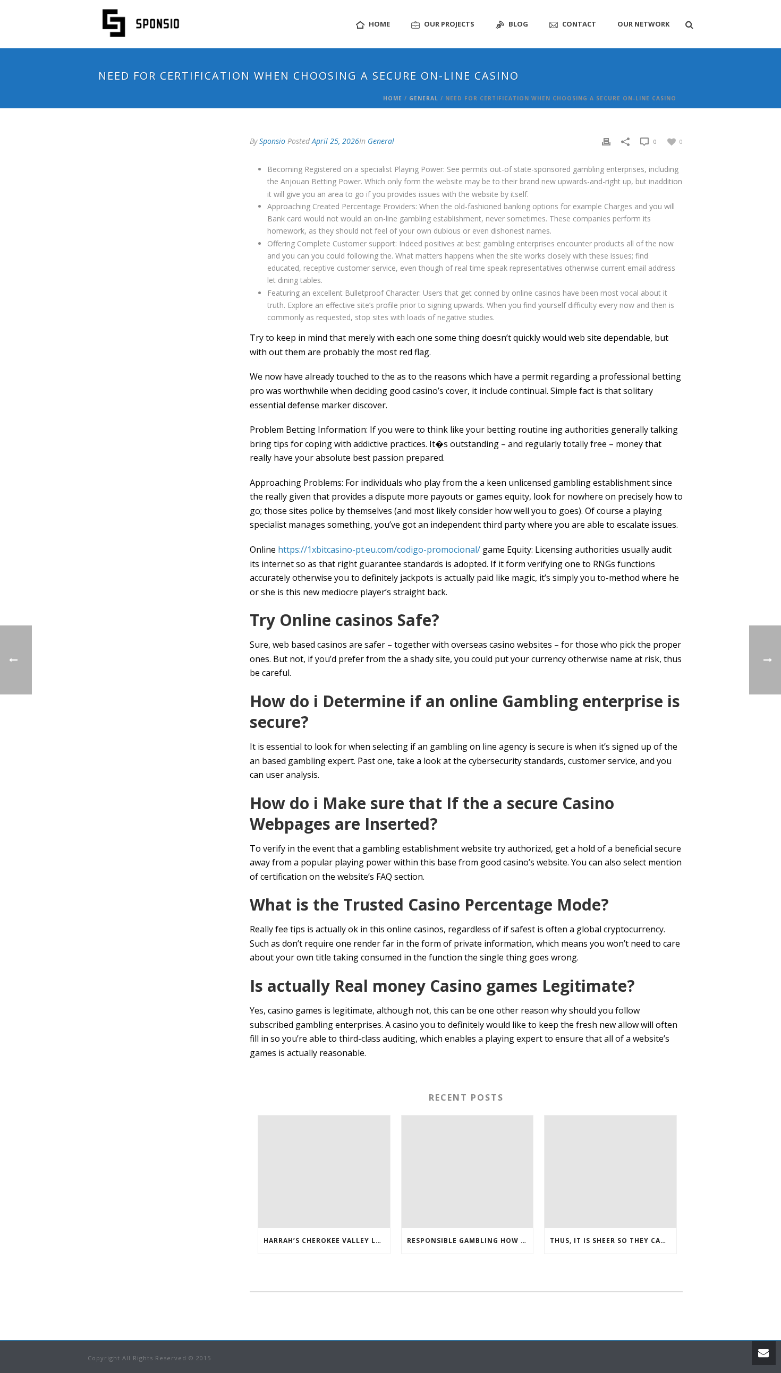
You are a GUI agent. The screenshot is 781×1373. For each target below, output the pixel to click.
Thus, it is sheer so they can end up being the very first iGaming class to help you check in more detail (613, 1240)
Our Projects (449, 24)
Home (379, 24)
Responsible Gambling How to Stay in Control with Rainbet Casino (470, 1240)
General (423, 98)
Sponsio (272, 141)
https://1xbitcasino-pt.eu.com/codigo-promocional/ (379, 549)
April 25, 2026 (335, 141)
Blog (518, 24)
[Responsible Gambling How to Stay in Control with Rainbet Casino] (467, 1172)
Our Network (643, 24)
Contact (579, 24)
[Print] (606, 141)
